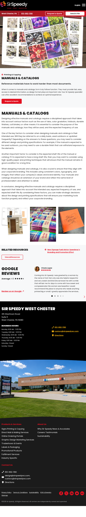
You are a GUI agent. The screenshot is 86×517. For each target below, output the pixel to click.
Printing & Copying (12, 74)
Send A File (75, 13)
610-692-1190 (27, 13)
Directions (59, 335)
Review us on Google (12, 291)
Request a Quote (54, 13)
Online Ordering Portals (12, 436)
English (77, 5)
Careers (41, 432)
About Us (41, 424)
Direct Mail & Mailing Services (15, 432)
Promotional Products (12, 450)
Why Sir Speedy (44, 429)
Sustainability (43, 436)
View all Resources (12, 257)
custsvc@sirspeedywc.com (67, 331)
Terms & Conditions (20, 492)
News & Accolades (61, 429)
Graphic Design (9, 439)
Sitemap (5, 495)
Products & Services (11, 424)
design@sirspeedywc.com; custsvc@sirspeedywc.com (18, 477)
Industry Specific (9, 458)
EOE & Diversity (45, 492)
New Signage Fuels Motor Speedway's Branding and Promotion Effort (63, 251)
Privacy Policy (6, 492)
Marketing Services (25, 439)
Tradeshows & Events (12, 443)
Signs (4, 429)
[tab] (52, 296)
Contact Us (7, 465)
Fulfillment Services (10, 454)
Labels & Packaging (11, 447)
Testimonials (51, 432)
